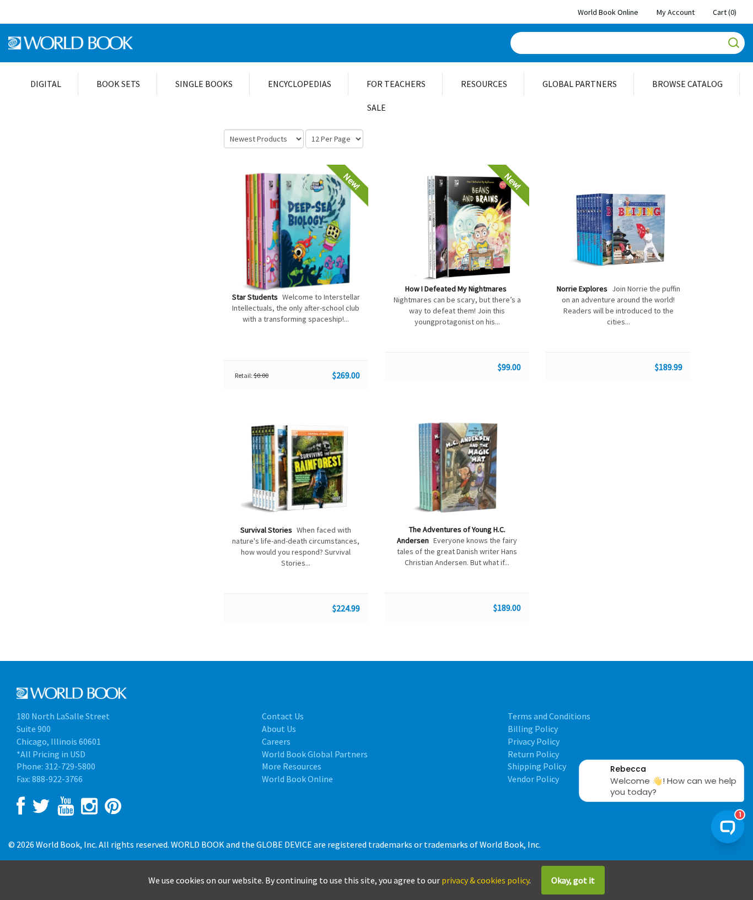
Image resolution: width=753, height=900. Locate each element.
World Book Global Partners (315, 754)
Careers (276, 741)
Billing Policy (533, 728)
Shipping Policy (537, 766)
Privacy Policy (534, 741)
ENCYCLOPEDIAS (299, 83)
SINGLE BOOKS (204, 83)
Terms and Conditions (549, 716)
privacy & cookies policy (485, 880)
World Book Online (608, 12)
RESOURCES (484, 83)
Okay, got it (573, 880)
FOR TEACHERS (396, 83)
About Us (279, 728)
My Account (676, 12)
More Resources (291, 766)
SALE (376, 107)
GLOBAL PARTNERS (579, 83)
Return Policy (533, 754)
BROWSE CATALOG (687, 83)
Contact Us (283, 716)
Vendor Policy (533, 778)
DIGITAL (45, 83)
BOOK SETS (118, 83)
